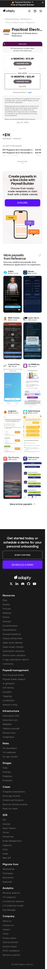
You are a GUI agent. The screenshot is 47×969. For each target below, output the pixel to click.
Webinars (7, 613)
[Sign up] (29, 11)
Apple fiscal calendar (13, 642)
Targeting (7, 696)
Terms (5, 933)
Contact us (8, 925)
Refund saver (9, 733)
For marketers (9, 752)
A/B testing (8, 687)
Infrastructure (11, 711)
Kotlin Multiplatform (12, 841)
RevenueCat (8, 869)
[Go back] (4, 20)
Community (8, 664)
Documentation (10, 625)
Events (6, 617)
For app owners (10, 756)
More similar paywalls (21, 504)
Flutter (6, 832)
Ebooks (6, 604)
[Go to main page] (9, 10)
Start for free (23, 555)
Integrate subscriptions (14, 791)
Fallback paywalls (11, 728)
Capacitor (7, 845)
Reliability (7, 724)
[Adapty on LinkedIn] (17, 584)
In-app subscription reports (16, 659)
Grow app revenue (11, 796)
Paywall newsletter (12, 634)
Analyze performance (13, 800)
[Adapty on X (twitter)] (11, 584)
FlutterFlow (8, 836)
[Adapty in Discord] (23, 584)
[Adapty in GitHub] (28, 584)
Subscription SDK (11, 715)
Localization (8, 700)
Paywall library (9, 630)
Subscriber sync (10, 720)
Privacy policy (9, 938)
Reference (26, 19)
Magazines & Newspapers (24, 33)
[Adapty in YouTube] (34, 584)
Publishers (7, 776)
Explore (22, 202)
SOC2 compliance (11, 950)
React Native (9, 828)
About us (7, 921)
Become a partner (11, 955)
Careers (6, 929)
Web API (7, 858)
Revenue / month (12, 139)
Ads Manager (9, 910)
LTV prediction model (13, 905)
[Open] (40, 11)
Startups (7, 772)
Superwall (7, 882)
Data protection (10, 942)
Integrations (8, 737)
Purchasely (8, 873)
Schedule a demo (22, 564)
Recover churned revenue (15, 804)
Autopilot (7, 692)
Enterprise (7, 780)
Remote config (10, 704)
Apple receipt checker (13, 647)
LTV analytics (9, 897)
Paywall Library (12, 19)
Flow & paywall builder (13, 675)
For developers (10, 748)
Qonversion (8, 877)
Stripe (5, 853)
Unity (5, 849)
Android (6, 824)
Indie (5, 768)
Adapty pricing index (12, 638)
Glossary (7, 621)
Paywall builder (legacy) (14, 679)
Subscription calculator (14, 651)
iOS (4, 819)
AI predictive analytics (13, 901)
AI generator (9, 683)
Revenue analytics (11, 893)
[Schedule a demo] (35, 11)
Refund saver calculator (14, 655)
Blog (5, 600)
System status (10, 946)
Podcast (7, 608)
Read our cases (10, 808)
